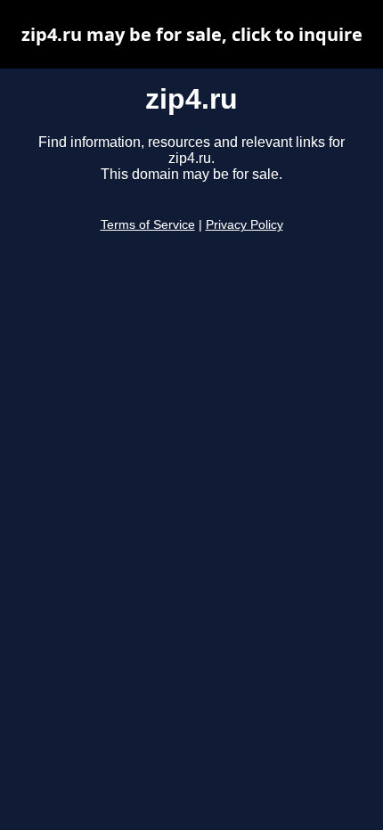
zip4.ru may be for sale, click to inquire (192, 34)
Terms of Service (148, 225)
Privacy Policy (244, 225)
